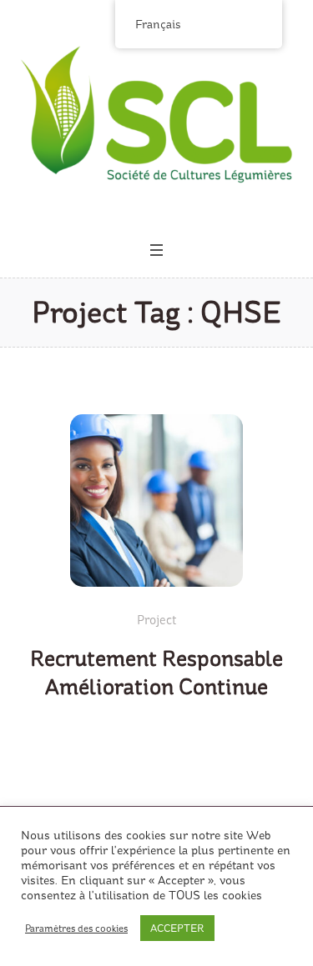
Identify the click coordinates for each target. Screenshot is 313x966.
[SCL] (156, 115)
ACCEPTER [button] (177, 928)
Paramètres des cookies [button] (76, 928)
